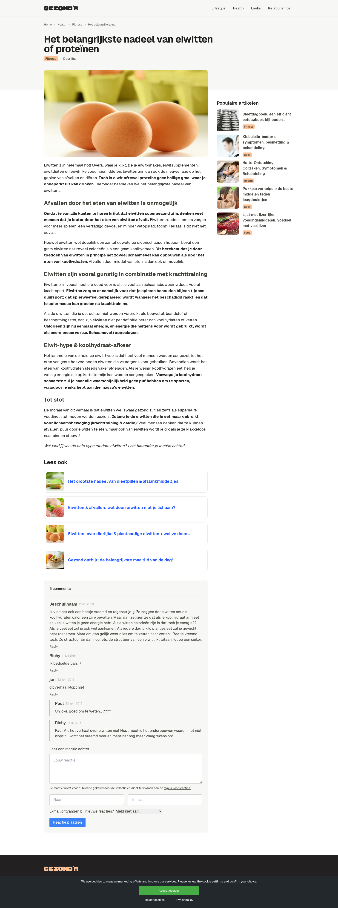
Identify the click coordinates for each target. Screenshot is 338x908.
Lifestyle (219, 8)
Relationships (279, 8)
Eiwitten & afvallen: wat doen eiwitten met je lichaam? (121, 507)
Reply (53, 646)
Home (48, 24)
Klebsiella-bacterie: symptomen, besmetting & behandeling (266, 142)
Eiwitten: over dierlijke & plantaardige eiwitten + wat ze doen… (129, 533)
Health (238, 8)
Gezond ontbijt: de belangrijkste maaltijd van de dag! (120, 560)
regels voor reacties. (177, 788)
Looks (256, 8)
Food (247, 233)
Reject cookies (155, 900)
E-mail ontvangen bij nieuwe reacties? (82, 811)
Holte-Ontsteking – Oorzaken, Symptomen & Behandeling (265, 168)
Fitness (77, 24)
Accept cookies (169, 891)
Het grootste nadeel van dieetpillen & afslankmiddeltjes (123, 481)
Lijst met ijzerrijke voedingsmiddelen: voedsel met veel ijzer (267, 220)
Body (247, 155)
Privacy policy (184, 900)
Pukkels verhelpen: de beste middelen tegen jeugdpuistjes (268, 194)
